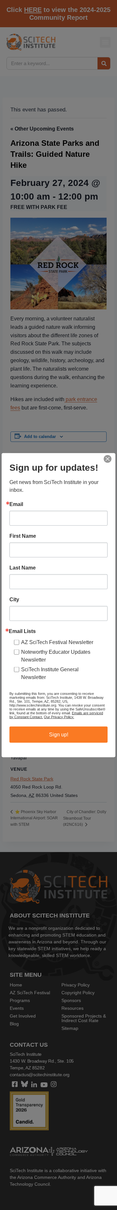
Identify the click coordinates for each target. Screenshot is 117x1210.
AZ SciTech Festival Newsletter (57, 642)
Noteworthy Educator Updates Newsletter (55, 655)
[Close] (107, 459)
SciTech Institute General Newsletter (50, 673)
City (14, 599)
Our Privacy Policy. (59, 717)
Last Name (22, 567)
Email (16, 504)
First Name (22, 535)
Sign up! (58, 734)
